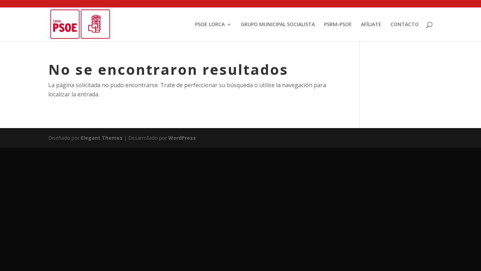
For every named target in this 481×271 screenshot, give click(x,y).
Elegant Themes (102, 137)
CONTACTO (405, 25)
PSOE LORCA (210, 25)
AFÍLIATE (371, 25)
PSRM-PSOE (338, 25)
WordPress (182, 137)
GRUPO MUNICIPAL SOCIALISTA (278, 25)
